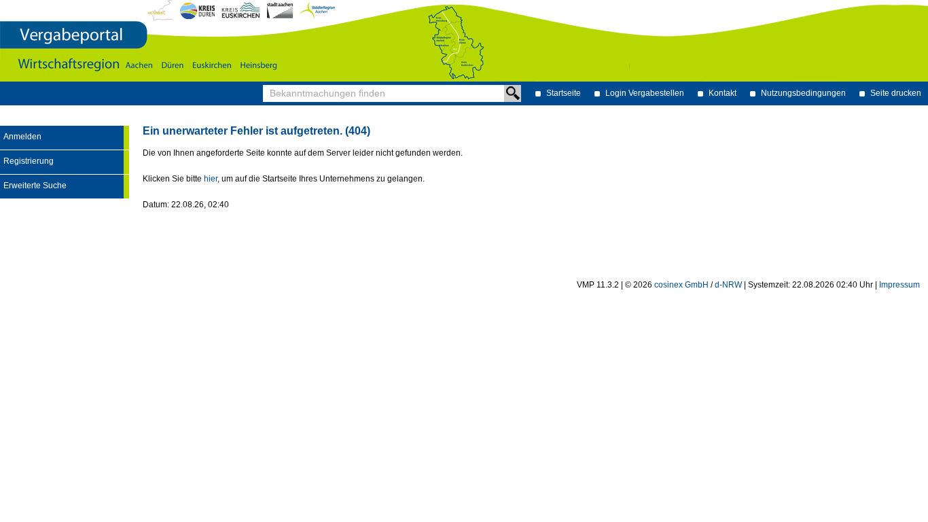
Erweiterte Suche (35, 185)
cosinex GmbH (681, 285)
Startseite (563, 93)
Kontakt (722, 93)
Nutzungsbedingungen (803, 93)
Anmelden (22, 136)
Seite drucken (895, 93)
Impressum (899, 285)
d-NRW (728, 285)
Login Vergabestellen (644, 93)
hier (210, 179)
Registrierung (28, 161)
